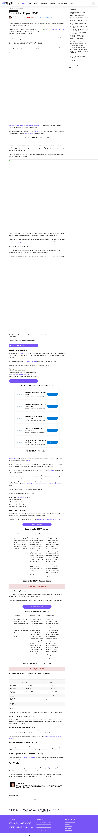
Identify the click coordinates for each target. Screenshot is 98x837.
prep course (50, 767)
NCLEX (29, 3)
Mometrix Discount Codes (42, 829)
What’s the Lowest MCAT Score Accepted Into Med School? (44, 810)
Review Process (68, 826)
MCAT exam (37, 131)
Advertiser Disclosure (46, 17)
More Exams (43, 3)
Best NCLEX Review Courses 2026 (44, 822)
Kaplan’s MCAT (51, 470)
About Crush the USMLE (70, 822)
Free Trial (52, 430)
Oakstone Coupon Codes (42, 830)
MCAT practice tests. (49, 478)
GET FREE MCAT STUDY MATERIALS (16, 345)
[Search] (93, 3)
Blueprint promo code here (24, 243)
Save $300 (52, 406)
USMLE (35, 3)
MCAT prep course (30, 133)
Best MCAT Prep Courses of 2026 (14, 809)
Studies (56, 47)
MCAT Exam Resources (13, 11)
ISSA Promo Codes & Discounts (43, 824)
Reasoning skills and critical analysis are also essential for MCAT (25, 125)
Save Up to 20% (52, 442)
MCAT (23, 3)
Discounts (52, 3)
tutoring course (23, 353)
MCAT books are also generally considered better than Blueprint (43, 484)
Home (10, 8)
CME (17, 3)
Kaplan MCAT (12, 459)
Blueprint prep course (31, 361)
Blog (59, 3)
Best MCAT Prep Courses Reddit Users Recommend (29, 810)
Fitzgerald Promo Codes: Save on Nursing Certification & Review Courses (45, 826)
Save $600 (52, 394)
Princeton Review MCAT (30, 757)
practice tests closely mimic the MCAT (20, 374)
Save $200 (52, 418)
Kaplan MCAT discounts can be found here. (48, 519)
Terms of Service (68, 830)
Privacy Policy (68, 828)
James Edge (15, 16)
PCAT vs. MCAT (56, 809)
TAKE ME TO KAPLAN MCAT (37, 524)
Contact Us (64, 3)
